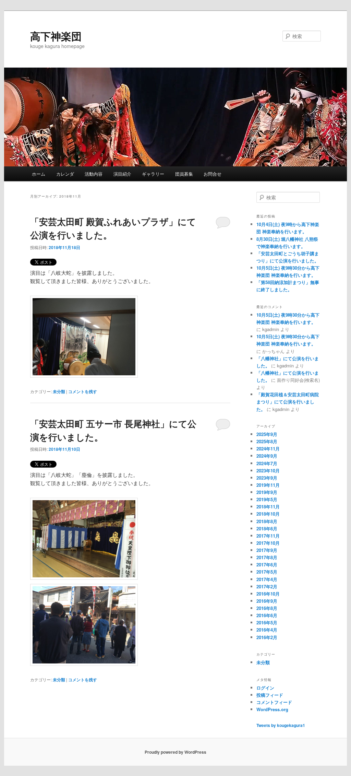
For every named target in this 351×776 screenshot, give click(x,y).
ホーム (38, 174)
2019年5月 (266, 499)
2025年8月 (266, 441)
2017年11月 (268, 535)
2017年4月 (266, 579)
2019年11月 (268, 485)
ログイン (265, 687)
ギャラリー (153, 174)
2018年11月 (268, 506)
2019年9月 (266, 492)
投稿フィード (269, 695)
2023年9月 (266, 477)
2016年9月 (266, 601)
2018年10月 (268, 513)
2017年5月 (266, 571)
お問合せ (212, 174)
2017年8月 (266, 557)
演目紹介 (122, 174)
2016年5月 (266, 622)
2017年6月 (266, 564)
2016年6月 (266, 615)
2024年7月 (266, 463)
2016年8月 (266, 608)
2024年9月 (266, 455)
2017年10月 (268, 543)
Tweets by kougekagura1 (280, 725)
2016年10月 (268, 593)
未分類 (59, 391)
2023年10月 (268, 470)
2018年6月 (266, 528)
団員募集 (184, 174)
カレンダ (65, 174)
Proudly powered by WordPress (175, 752)
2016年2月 (266, 637)
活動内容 (93, 174)
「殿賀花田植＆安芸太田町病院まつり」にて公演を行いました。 (287, 401)
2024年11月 (268, 448)
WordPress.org (272, 709)
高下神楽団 (56, 35)
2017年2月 (266, 586)
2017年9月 (266, 550)
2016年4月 (266, 629)
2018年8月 (266, 521)
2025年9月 (266, 434)
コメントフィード (274, 702)
